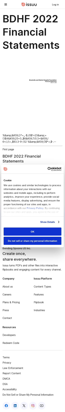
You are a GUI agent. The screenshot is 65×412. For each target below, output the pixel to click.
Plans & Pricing (11, 302)
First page (8, 149)
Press (6, 310)
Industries (39, 310)
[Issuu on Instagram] (33, 405)
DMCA (6, 378)
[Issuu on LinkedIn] (15, 405)
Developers (9, 335)
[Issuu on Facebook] (6, 405)
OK (32, 231)
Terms (6, 357)
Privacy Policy (35, 208)
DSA (5, 384)
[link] (55, 4)
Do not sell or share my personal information (32, 241)
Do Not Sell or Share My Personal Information (28, 394)
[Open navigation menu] (6, 4)
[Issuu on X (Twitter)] (24, 405)
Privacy (7, 362)
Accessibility (10, 389)
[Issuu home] (29, 4)
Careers (7, 294)
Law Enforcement (13, 368)
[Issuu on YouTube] (41, 405)
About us (8, 286)
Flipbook (39, 302)
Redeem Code (11, 342)
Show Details (47, 222)
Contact (7, 318)
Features (39, 294)
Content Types (42, 286)
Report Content (12, 373)
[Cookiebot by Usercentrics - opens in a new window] (47, 169)
